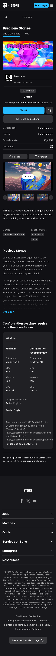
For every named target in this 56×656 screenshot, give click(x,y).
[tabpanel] (28, 366)
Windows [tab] (11, 338)
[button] (28, 312)
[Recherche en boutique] (6, 17)
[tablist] (28, 338)
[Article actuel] (13, 197)
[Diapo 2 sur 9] (28, 197)
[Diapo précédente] (5, 197)
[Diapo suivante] (51, 197)
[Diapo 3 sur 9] (42, 197)
